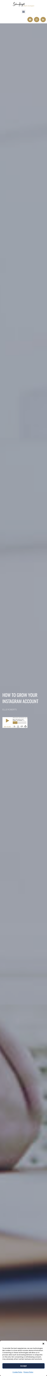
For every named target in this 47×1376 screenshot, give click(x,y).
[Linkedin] (43, 19)
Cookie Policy (17, 1372)
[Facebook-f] (30, 19)
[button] (43, 1343)
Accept (23, 1366)
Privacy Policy (28, 1372)
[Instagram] (36, 19)
